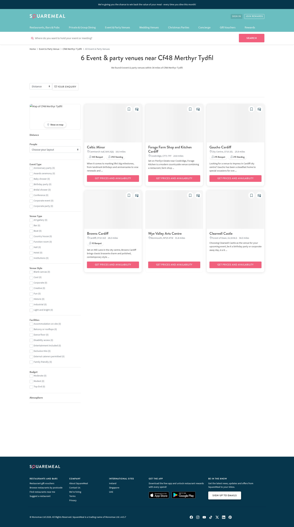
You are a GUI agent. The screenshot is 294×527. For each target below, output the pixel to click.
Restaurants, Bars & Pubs (45, 27)
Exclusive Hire (40, 350)
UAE (111, 491)
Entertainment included (46, 345)
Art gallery (39, 219)
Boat (36, 230)
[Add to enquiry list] (137, 109)
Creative (38, 288)
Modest (37, 381)
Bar (35, 225)
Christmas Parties (178, 27)
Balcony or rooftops (44, 329)
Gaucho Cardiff (220, 147)
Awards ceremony (43, 173)
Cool (36, 277)
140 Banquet (97, 157)
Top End (38, 386)
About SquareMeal (78, 483)
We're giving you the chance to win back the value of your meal (147, 4)
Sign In (236, 16)
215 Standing (238, 157)
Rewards (250, 27)
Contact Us (74, 487)
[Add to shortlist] (129, 109)
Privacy (73, 500)
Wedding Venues (149, 27)
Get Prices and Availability (113, 178)
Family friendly (41, 361)
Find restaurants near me (42, 491)
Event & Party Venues (117, 27)
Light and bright (42, 309)
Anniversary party (43, 167)
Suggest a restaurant (40, 496)
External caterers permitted (47, 356)
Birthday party (41, 184)
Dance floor (39, 334)
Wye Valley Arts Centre (165, 233)
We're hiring (75, 491)
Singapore (114, 487)
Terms (72, 496)
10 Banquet (96, 243)
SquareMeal (47, 16)
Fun (36, 293)
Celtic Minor (96, 147)
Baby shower (40, 178)
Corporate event (42, 200)
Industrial (39, 304)
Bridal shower (41, 189)
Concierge (204, 27)
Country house (41, 236)
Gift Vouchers (227, 27)
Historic (37, 298)
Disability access (42, 340)
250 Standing (117, 157)
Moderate (38, 375)
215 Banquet (219, 157)
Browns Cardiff (97, 233)
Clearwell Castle (220, 233)
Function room (41, 241)
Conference (39, 195)
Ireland (112, 483)
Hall (36, 247)
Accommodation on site (46, 323)
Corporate (39, 282)
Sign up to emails (225, 495)
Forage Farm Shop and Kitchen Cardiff (170, 149)
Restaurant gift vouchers (42, 483)
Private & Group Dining (82, 27)
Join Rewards (254, 16)
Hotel (36, 252)
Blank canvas (40, 271)
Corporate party (42, 206)
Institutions (39, 258)
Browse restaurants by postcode (46, 487)
